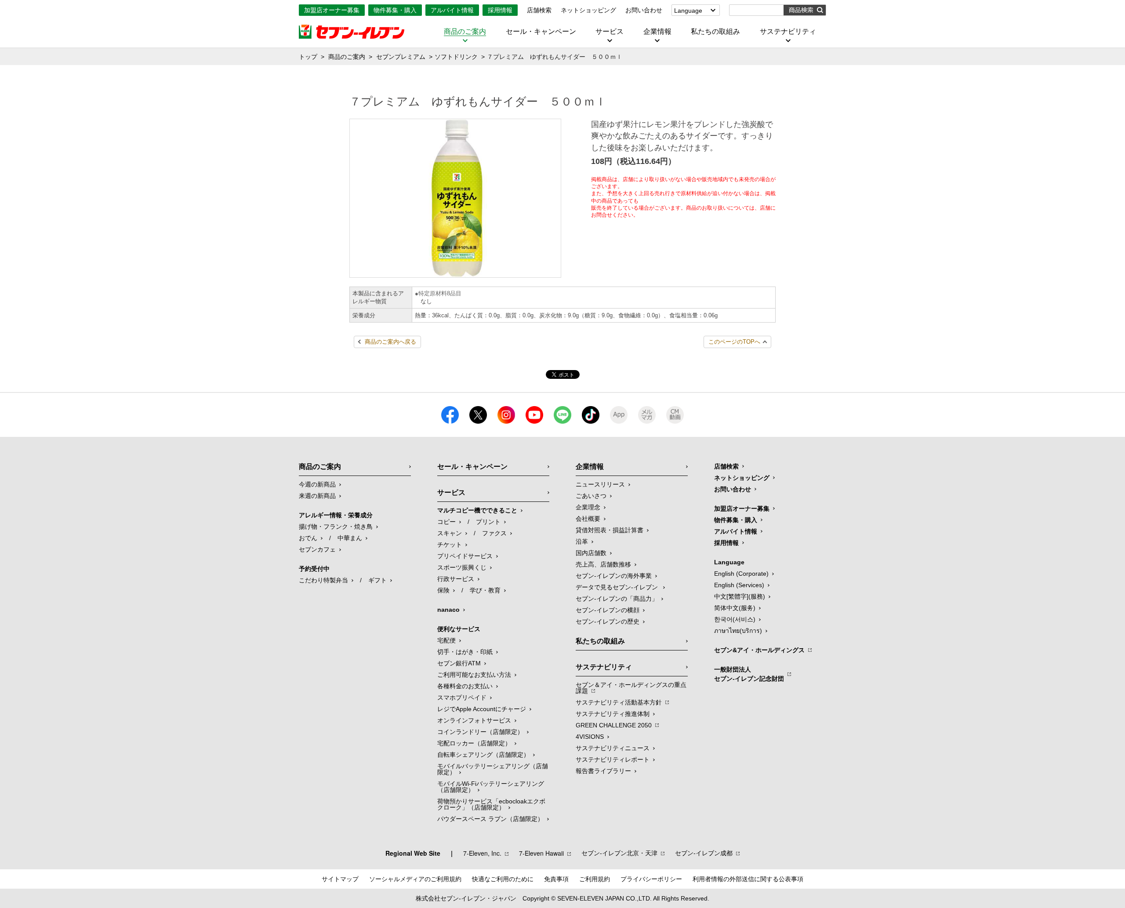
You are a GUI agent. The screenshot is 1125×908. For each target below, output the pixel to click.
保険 (443, 590)
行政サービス (455, 578)
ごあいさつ (591, 495)
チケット (449, 544)
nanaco (448, 609)
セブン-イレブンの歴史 (607, 621)
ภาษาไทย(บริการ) (738, 630)
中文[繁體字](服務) (739, 596)
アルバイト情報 (452, 10)
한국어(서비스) (734, 619)
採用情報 (500, 10)
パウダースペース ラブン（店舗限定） (490, 818)
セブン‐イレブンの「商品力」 (617, 598)
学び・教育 (485, 590)
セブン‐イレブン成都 (704, 853)
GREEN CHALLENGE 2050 (614, 725)
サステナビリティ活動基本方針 (619, 702)
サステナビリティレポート (613, 759)
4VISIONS (590, 736)
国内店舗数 (591, 552)
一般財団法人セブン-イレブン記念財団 (749, 674)
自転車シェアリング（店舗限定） (483, 754)
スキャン (449, 533)
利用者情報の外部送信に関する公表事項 (748, 879)
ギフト (377, 580)
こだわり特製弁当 (323, 580)
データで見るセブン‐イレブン (618, 587)
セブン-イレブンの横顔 (607, 610)
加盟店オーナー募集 (331, 10)
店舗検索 (539, 10)
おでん (308, 537)
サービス (609, 31)
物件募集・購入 (395, 10)
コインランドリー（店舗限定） (480, 731)
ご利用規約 (594, 879)
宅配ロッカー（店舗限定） (474, 743)
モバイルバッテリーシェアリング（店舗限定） (492, 769)
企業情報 (657, 31)
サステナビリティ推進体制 (613, 713)
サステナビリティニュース (613, 748)
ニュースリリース (600, 484)
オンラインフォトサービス (474, 720)
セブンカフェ (317, 549)
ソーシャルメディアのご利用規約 (415, 879)
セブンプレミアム (400, 56)
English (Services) (739, 584)
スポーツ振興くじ (461, 567)
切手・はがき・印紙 (465, 651)
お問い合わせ (643, 10)
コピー (446, 521)
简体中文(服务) (734, 607)
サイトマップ (340, 879)
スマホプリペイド (461, 697)
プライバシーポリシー (651, 879)
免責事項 (556, 879)
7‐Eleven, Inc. (482, 853)
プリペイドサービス (465, 555)
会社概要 (588, 518)
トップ (308, 56)
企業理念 (588, 507)
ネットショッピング (588, 10)
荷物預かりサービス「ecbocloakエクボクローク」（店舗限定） (491, 804)
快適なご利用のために (502, 879)
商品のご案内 (465, 31)
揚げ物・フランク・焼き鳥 (336, 526)
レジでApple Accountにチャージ (481, 708)
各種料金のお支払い (465, 686)
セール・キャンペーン (541, 31)
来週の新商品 (317, 495)
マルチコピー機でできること (477, 510)
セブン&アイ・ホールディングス (759, 650)
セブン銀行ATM (459, 663)
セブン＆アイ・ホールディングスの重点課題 (631, 687)
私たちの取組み (715, 31)
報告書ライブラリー (603, 770)
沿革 (582, 541)
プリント (488, 521)
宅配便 (446, 640)
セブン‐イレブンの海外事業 (614, 575)
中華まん (350, 537)
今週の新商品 (317, 484)
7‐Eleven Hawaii (541, 853)
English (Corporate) (741, 573)
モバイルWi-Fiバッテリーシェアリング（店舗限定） (490, 786)
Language (688, 10)
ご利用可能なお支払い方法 (474, 674)
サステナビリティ (788, 31)
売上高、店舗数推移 (603, 564)
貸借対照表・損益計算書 (609, 530)
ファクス (494, 533)
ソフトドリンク (456, 56)
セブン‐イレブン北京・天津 (619, 853)
